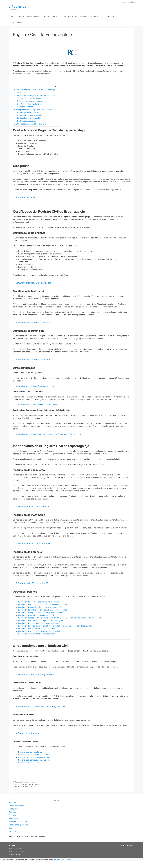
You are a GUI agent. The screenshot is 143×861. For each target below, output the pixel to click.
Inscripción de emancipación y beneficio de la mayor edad (42, 610)
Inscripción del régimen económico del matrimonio (39, 602)
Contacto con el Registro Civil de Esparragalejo (35, 90)
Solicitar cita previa (25, 197)
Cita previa (20, 93)
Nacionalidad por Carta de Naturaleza (34, 755)
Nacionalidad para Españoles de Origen (35, 757)
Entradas (12, 812)
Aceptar (70, 860)
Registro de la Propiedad (29, 16)
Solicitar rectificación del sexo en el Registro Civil (40, 706)
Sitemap (12, 831)
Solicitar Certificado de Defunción (32, 359)
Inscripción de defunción (30, 118)
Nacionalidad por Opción (28, 763)
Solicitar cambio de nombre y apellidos (35, 674)
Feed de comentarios (17, 851)
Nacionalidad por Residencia (30, 752)
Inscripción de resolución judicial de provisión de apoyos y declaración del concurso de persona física (60, 618)
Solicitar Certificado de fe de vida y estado (36, 386)
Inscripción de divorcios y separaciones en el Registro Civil (42, 605)
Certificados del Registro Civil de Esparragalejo (35, 95)
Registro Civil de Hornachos (25, 786)
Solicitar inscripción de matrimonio (32, 543)
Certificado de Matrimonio (31, 101)
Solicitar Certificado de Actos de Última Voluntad (39, 405)
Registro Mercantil (51, 16)
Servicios (12, 802)
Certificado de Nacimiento (31, 98)
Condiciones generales (18, 825)
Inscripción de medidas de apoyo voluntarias (37, 628)
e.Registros (17, 6)
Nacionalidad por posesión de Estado (34, 760)
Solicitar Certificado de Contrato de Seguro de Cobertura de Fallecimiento (49, 434)
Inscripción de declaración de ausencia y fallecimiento (41, 631)
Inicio (13, 16)
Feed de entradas (15, 848)
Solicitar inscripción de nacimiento (32, 506)
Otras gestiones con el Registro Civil (31, 124)
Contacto (123, 2)
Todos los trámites (16, 806)
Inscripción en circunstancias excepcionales (36, 634)
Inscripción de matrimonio (31, 115)
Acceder (12, 845)
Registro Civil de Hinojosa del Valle (27, 784)
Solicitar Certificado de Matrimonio (33, 322)
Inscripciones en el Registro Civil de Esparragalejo (36, 110)
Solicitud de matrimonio (27, 733)
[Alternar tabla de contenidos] (55, 86)
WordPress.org (14, 854)
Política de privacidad (18, 822)
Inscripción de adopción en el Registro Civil (36, 615)
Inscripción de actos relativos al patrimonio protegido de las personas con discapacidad (55, 626)
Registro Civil (96, 16)
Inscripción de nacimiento (30, 112)
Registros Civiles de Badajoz (25, 782)
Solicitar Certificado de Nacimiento (33, 283)
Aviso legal (131, 2)
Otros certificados (27, 107)
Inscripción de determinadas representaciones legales (41, 621)
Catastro (110, 16)
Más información (60, 860)
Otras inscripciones (28, 121)
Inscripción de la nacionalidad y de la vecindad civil (39, 607)
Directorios (13, 809)
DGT (120, 16)
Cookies (12, 828)
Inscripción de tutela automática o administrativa (38, 623)
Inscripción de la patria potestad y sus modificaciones (40, 612)
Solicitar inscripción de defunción (32, 583)
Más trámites (16, 23)
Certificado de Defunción (30, 104)
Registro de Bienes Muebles (75, 16)
